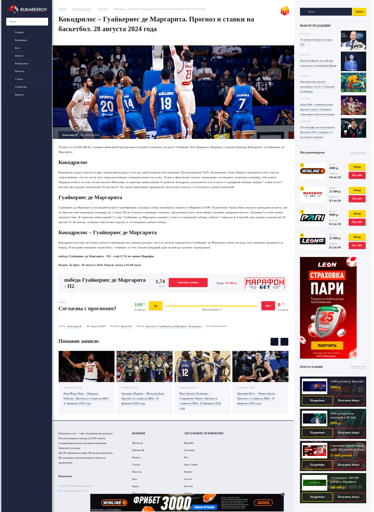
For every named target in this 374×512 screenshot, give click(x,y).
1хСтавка (189, 450)
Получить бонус (349, 400)
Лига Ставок (191, 464)
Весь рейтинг (358, 152)
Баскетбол (103, 9)
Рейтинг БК (138, 450)
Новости (136, 471)
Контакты (65, 476)
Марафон (147, 256)
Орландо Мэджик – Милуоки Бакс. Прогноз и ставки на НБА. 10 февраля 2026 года (143, 398)
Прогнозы (137, 442)
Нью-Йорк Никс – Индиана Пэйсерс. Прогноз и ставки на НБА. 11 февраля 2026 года (86, 398)
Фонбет (188, 471)
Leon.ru (188, 479)
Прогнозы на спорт (82, 9)
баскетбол (151, 326)
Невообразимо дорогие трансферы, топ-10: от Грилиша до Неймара (317, 86)
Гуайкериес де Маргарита (172, 326)
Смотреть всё (358, 366)
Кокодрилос (195, 326)
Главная (62, 9)
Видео (135, 486)
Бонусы (136, 457)
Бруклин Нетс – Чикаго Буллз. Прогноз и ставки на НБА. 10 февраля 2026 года (256, 398)
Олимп (187, 493)
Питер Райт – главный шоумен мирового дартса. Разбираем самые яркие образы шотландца (317, 109)
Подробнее (317, 400)
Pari (186, 457)
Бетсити (188, 486)
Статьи (136, 464)
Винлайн (189, 442)
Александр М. (74, 326)
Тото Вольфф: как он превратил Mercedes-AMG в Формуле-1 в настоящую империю (317, 132)
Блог (134, 479)
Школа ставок (139, 493)
